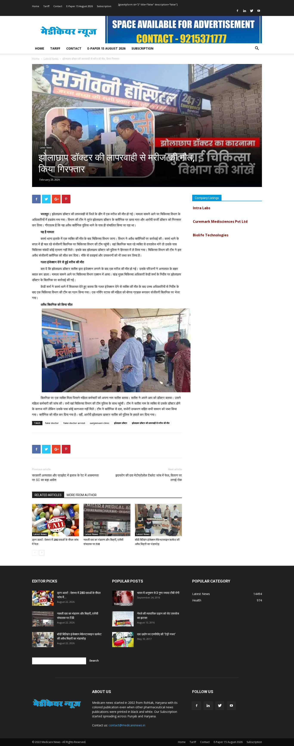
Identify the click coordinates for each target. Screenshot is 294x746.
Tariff (46, 6)
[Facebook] (237, 11)
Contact (57, 6)
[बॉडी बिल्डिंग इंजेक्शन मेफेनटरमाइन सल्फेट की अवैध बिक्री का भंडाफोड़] (158, 520)
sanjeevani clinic (99, 423)
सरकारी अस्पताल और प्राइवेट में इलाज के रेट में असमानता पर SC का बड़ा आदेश (65, 477)
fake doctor (52, 423)
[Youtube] (258, 11)
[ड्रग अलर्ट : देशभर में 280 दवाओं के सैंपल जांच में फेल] (55, 520)
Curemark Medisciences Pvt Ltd (220, 214)
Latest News (51, 59)
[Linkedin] (244, 11)
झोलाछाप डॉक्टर (120, 423)
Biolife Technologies (210, 228)
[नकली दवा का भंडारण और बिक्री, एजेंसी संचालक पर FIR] (107, 520)
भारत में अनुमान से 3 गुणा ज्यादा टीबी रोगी (158, 593)
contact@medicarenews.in (127, 725)
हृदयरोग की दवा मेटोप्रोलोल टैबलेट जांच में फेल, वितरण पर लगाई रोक (149, 477)
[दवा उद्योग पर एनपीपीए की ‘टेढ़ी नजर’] (123, 639)
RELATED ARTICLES (48, 495)
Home (35, 6)
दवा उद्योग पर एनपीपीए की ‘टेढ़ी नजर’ (156, 634)
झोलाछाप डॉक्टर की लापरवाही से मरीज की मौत (150, 423)
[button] (257, 49)
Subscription (104, 6)
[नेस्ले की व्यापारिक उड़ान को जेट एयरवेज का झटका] (123, 618)
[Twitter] (251, 11)
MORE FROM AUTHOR (82, 495)
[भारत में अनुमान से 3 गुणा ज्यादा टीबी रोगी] (123, 598)
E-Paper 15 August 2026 (79, 6)
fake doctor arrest (74, 423)
